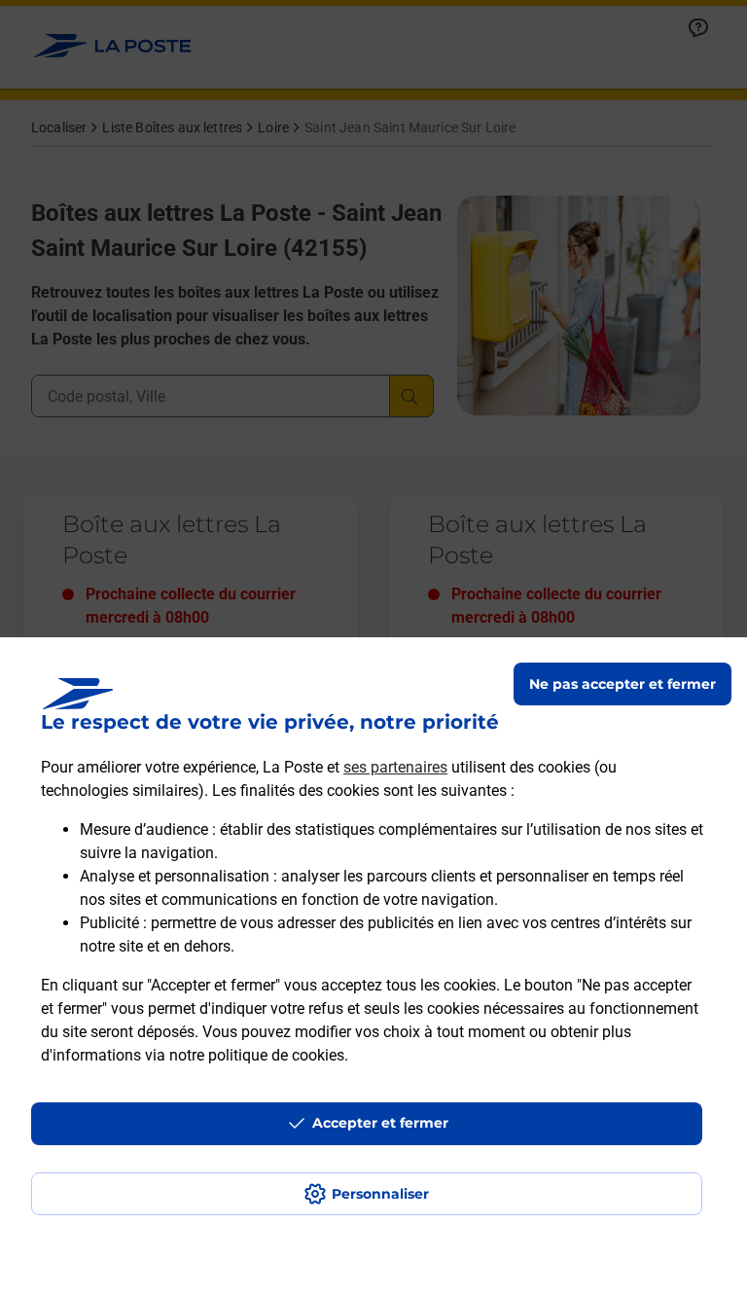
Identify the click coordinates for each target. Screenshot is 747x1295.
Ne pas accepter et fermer (622, 684)
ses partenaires (395, 767)
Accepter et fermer (380, 1123)
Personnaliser (380, 1194)
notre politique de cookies (256, 1055)
